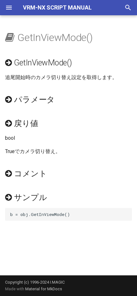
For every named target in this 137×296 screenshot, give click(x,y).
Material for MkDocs (43, 288)
